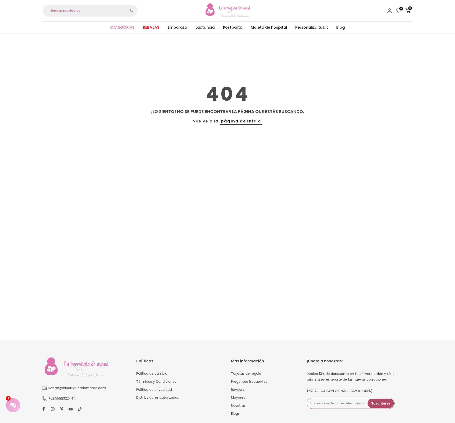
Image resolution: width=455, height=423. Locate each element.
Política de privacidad (154, 389)
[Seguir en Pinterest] (61, 409)
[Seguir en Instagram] (52, 409)
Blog (340, 27)
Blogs (235, 413)
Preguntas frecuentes (249, 381)
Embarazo (177, 27)
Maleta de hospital (269, 27)
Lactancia (205, 27)
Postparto (232, 27)
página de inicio (241, 121)
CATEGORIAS (122, 27)
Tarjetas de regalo (246, 373)
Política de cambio (151, 373)
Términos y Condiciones (156, 381)
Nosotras (238, 405)
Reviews (237, 389)
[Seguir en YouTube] (70, 409)
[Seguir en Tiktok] (79, 409)
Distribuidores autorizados (157, 397)
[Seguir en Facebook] (43, 409)
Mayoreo (238, 397)
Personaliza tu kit (311, 27)
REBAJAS (151, 27)
